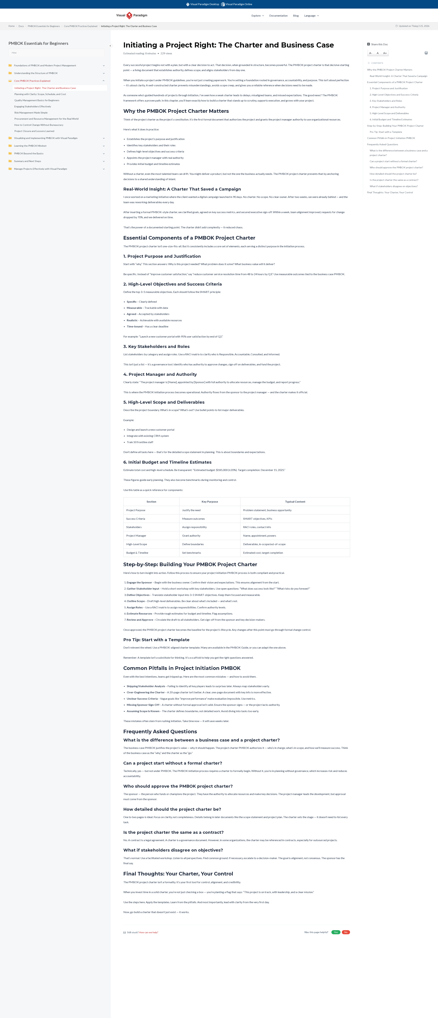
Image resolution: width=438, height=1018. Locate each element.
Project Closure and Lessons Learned (34, 131)
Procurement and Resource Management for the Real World (46, 118)
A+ (385, 53)
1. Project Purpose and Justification (389, 88)
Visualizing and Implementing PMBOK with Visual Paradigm (46, 138)
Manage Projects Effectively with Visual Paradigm (40, 168)
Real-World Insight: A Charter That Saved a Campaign (398, 76)
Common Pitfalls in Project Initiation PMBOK (391, 138)
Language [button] (309, 15)
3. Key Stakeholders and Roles (386, 100)
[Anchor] (231, 111)
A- (370, 53)
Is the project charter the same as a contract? (394, 179)
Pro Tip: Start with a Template (386, 131)
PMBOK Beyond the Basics (28, 153)
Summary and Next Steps (27, 161)
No (345, 932)
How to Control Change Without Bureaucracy (38, 124)
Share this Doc (379, 44)
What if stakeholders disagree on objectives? (394, 186)
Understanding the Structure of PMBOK (36, 73)
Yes (336, 932)
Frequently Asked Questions (382, 144)
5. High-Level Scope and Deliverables (389, 113)
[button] (262, 15)
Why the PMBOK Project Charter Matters (389, 69)
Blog (296, 15)
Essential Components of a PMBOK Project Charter (395, 82)
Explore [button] (256, 15)
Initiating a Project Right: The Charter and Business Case (45, 87)
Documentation (278, 15)
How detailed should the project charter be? (393, 173)
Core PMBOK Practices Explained (32, 80)
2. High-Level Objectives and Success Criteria (394, 94)
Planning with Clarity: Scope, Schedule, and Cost (40, 94)
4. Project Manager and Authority (387, 107)
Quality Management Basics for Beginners (36, 100)
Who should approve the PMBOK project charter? (396, 167)
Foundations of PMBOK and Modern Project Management (45, 65)
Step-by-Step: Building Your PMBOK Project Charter (395, 125)
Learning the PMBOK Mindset (30, 145)
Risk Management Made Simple (31, 112)
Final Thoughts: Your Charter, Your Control (390, 192)
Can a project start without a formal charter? (393, 161)
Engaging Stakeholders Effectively (32, 106)
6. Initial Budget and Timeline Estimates (391, 119)
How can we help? (148, 932)
